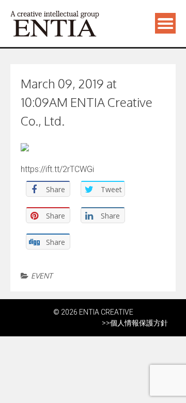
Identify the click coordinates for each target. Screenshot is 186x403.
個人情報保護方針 (139, 323)
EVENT (41, 275)
